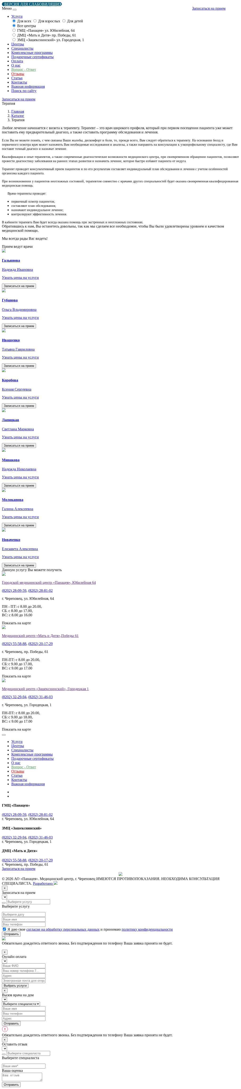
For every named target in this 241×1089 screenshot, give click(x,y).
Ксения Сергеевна (16, 389)
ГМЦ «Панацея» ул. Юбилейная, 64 (46, 30)
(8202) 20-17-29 (40, 644)
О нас (15, 65)
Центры (17, 44)
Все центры (26, 26)
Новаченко (11, 540)
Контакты (19, 82)
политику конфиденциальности (147, 929)
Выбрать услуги (15, 985)
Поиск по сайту (23, 91)
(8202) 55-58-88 (14, 644)
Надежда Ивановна (17, 270)
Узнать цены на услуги (20, 278)
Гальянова (11, 260)
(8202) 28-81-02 (40, 591)
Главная (17, 111)
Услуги (17, 742)
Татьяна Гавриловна (18, 349)
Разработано (43, 883)
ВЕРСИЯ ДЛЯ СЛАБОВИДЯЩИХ (33, 4)
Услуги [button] (17, 16)
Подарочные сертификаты (32, 57)
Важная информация (28, 86)
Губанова (10, 300)
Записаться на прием (208, 8)
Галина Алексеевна (17, 509)
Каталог (17, 116)
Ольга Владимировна (19, 310)
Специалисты (22, 48)
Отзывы (17, 74)
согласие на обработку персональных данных (63, 929)
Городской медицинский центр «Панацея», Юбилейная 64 (49, 583)
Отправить (11, 934)
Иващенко (11, 340)
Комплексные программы (32, 53)
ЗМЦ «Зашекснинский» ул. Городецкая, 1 (50, 40)
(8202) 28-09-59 (14, 591)
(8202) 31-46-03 (40, 697)
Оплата (17, 61)
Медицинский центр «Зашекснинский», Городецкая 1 (45, 689)
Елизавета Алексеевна (20, 549)
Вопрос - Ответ (23, 70)
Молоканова (12, 500)
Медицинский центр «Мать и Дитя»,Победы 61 (40, 636)
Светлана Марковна (18, 429)
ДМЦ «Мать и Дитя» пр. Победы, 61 (46, 35)
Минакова (11, 460)
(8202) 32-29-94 (14, 697)
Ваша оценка (12, 1071)
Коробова (10, 380)
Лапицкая (10, 420)
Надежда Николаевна (19, 469)
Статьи (17, 78)
